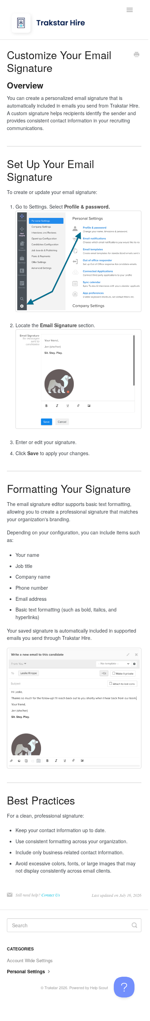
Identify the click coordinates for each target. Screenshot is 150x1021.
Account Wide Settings (30, 960)
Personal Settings (26, 971)
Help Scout (99, 987)
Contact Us (50, 895)
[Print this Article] (136, 55)
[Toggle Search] (134, 925)
